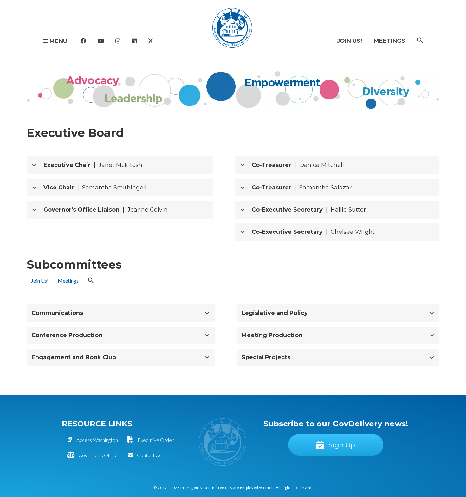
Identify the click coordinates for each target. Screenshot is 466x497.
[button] (420, 41)
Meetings (389, 40)
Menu (57, 41)
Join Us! (349, 40)
